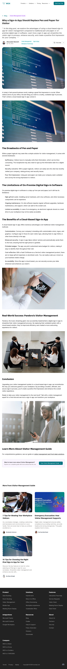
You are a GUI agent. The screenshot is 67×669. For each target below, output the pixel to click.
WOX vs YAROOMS (9, 653)
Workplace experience (33, 605)
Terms (5, 665)
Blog (5, 16)
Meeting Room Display (10, 608)
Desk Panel (52, 608)
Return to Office (31, 599)
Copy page (58, 42)
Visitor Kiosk (53, 602)
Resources (45, 3)
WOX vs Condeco (8, 650)
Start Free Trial (59, 3)
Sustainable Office (31, 608)
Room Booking (7, 599)
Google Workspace (8, 624)
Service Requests (54, 599)
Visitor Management (26, 41)
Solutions (31, 3)
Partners (51, 621)
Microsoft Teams (8, 618)
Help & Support (31, 624)
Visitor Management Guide (17, 15)
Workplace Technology (27, 43)
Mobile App (6, 605)
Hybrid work (30, 595)
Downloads (29, 634)
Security (51, 624)
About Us (52, 618)
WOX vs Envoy (7, 647)
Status (17, 665)
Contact (51, 628)
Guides (28, 621)
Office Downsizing (31, 602)
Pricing (39, 3)
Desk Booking (7, 595)
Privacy (10, 665)
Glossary (28, 631)
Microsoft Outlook (8, 621)
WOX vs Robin (7, 644)
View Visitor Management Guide (50, 463)
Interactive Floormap (55, 595)
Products (23, 3)
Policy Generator (31, 628)
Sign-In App (36, 41)
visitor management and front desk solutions (49, 454)
